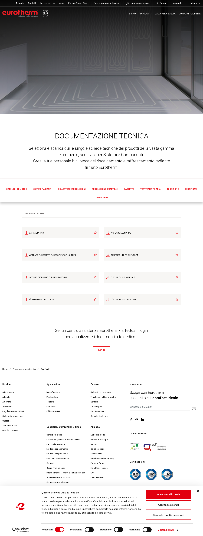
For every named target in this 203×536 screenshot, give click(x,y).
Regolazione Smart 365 (105, 189)
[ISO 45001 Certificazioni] (167, 474)
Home (5, 369)
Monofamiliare (53, 392)
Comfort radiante (190, 13)
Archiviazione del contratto (58, 477)
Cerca (162, 3)
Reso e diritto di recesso (57, 458)
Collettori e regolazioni (72, 189)
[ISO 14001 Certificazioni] (151, 474)
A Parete (6, 397)
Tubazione (173, 189)
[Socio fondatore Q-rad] (155, 446)
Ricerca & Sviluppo (99, 439)
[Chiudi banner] (198, 491)
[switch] (89, 529)
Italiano (194, 3)
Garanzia (50, 463)
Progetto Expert (98, 463)
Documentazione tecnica (106, 3)
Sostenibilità (96, 453)
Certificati (191, 189)
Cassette (129, 189)
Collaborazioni (97, 449)
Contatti (32, 3)
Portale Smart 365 (77, 3)
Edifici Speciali (53, 411)
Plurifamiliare (52, 397)
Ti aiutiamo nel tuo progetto (103, 397)
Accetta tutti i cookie (168, 494)
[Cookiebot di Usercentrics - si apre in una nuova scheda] (20, 529)
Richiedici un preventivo (101, 392)
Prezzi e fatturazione (55, 444)
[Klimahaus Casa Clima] (134, 446)
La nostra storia (98, 435)
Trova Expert (96, 406)
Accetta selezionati (168, 504)
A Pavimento (8, 392)
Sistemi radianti (42, 189)
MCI (92, 473)
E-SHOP (133, 13)
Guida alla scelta (165, 13)
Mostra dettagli (165, 529)
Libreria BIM (101, 197)
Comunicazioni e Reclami (57, 482)
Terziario (50, 402)
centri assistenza (140, 3)
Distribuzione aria (10, 430)
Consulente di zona (99, 416)
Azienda (20, 3)
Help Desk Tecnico (99, 468)
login (101, 350)
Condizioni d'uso (54, 435)
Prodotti (145, 13)
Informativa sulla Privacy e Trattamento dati (65, 473)
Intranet (177, 3)
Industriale (51, 406)
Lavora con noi (47, 3)
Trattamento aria (150, 189)
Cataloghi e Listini (16, 189)
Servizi (94, 444)
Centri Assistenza (99, 411)
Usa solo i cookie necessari (168, 515)
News (61, 3)
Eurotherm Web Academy (102, 458)
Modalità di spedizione (57, 453)
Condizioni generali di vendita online (62, 439)
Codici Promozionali (55, 468)
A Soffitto (6, 402)
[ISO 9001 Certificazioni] (135, 474)
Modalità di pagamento (57, 449)
